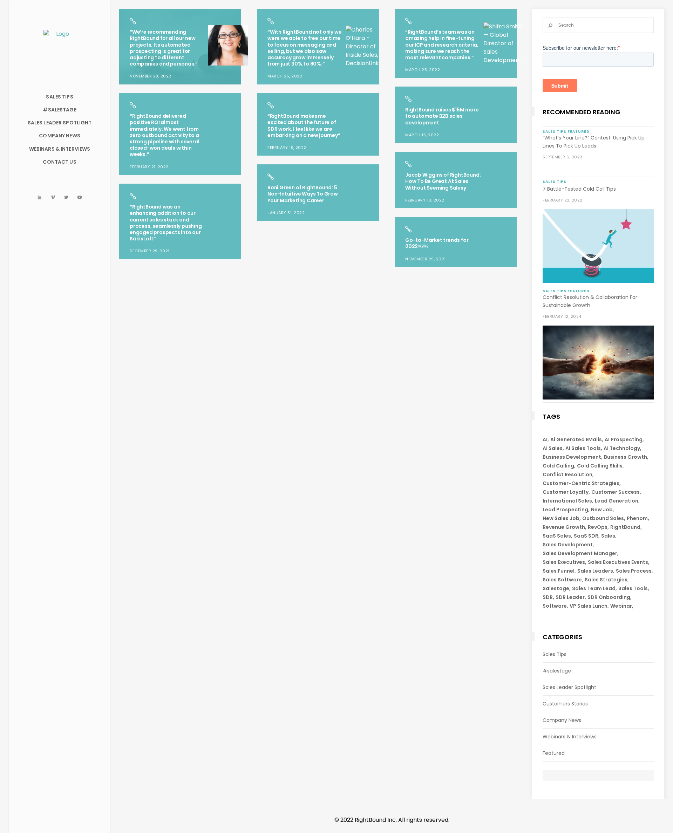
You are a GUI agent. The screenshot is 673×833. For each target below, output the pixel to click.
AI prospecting (624, 439)
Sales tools (633, 588)
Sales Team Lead (594, 588)
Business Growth (625, 456)
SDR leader (570, 597)
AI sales (553, 448)
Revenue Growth (564, 527)
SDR (548, 597)
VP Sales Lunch (588, 605)
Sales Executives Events (618, 562)
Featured (554, 753)
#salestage (557, 670)
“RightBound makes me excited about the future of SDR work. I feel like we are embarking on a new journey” (303, 125)
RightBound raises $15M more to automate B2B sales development (442, 116)
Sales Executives (564, 562)
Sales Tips (554, 654)
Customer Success (615, 492)
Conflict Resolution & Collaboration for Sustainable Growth (590, 301)
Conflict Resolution (567, 474)
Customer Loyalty (566, 492)
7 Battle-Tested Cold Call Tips (579, 188)
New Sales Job (561, 518)
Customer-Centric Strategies (581, 483)
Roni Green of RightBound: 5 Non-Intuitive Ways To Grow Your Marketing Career (302, 194)
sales (608, 535)
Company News (562, 720)
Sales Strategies (606, 579)
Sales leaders (595, 570)
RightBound (625, 527)
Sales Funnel (559, 570)
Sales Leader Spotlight (569, 687)
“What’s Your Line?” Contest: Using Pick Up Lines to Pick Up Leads (594, 141)
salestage (556, 588)
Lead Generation (616, 500)
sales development (568, 544)
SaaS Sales (557, 535)
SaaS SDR (586, 535)
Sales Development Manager (580, 553)
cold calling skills (600, 465)
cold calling (558, 465)
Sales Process (634, 570)
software (555, 605)
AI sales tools (583, 448)
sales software (562, 579)
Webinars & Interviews (570, 736)
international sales (567, 500)
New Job (602, 509)
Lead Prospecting (565, 509)
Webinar (621, 605)
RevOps (597, 527)
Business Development (572, 456)
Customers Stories (565, 703)
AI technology (622, 448)
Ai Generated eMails (576, 439)
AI (545, 439)
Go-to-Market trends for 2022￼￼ (436, 243)
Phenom (637, 518)
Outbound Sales (603, 518)
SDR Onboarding (608, 597)
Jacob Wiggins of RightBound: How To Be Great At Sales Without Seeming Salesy (443, 181)
